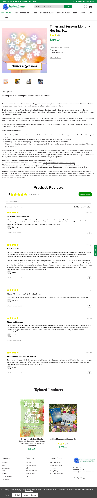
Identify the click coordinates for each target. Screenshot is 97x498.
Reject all (16, 495)
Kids (35, 13)
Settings (7, 495)
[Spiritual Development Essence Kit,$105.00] (63, 418)
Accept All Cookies (30, 495)
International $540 (57, 52)
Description (7, 91)
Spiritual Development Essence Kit (62, 439)
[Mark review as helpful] (89, 232)
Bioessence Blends (47, 13)
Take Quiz (95, 249)
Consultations (6, 468)
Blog (3, 471)
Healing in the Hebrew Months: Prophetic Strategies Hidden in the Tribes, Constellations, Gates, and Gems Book (32, 442)
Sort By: (76, 207)
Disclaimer (53, 468)
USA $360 (55, 50)
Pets (75, 13)
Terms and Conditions (56, 473)
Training (4, 473)
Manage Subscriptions (56, 465)
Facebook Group (7, 476)
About (82, 13)
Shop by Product (22, 13)
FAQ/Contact (6, 479)
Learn (90, 13)
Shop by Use (6, 13)
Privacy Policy (54, 471)
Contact (6, 17)
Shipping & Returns (55, 462)
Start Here (5, 462)
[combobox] (49, 6)
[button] (38, 194)
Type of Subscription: (59, 47)
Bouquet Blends (63, 13)
